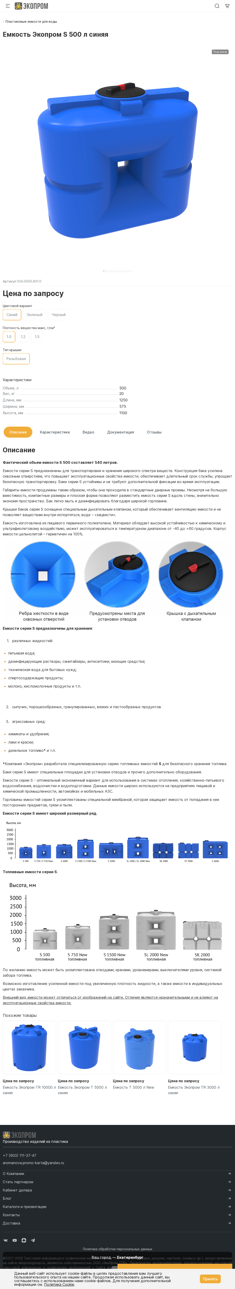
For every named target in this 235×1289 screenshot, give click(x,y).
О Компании (13, 1173)
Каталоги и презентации (24, 1206)
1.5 (37, 336)
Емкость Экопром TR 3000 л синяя (194, 1090)
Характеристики (55, 432)
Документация (120, 432)
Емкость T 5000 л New (133, 1087)
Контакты (11, 1215)
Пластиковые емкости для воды (31, 21)
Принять (210, 1279)
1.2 (23, 336)
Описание (18, 432)
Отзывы (154, 432)
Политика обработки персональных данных (117, 1249)
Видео (88, 432)
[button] (104, 271)
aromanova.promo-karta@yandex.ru (33, 1162)
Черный (59, 314)
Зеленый (34, 314)
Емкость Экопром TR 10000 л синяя (29, 1090)
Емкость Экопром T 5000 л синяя (82, 1090)
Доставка (11, 1223)
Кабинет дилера (17, 1190)
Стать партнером (18, 1182)
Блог (7, 1198)
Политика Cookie (59, 1284)
